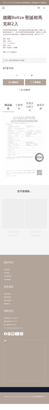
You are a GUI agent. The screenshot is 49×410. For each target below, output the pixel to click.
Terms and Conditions (20, 396)
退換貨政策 (7, 297)
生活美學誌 (7, 279)
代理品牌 (7, 269)
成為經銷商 (7, 276)
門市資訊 (7, 273)
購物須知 (7, 304)
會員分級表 (7, 294)
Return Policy (8, 396)
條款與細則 (7, 300)
